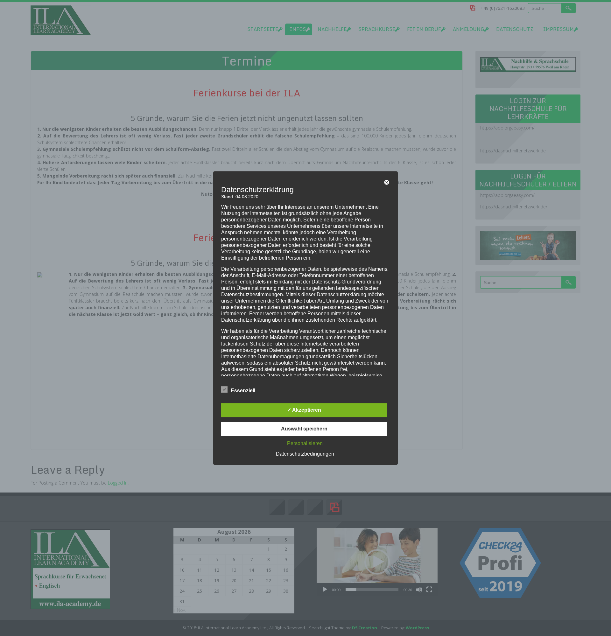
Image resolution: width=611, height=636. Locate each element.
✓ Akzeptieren (304, 410)
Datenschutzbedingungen (305, 454)
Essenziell (243, 390)
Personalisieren (305, 443)
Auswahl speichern (304, 428)
